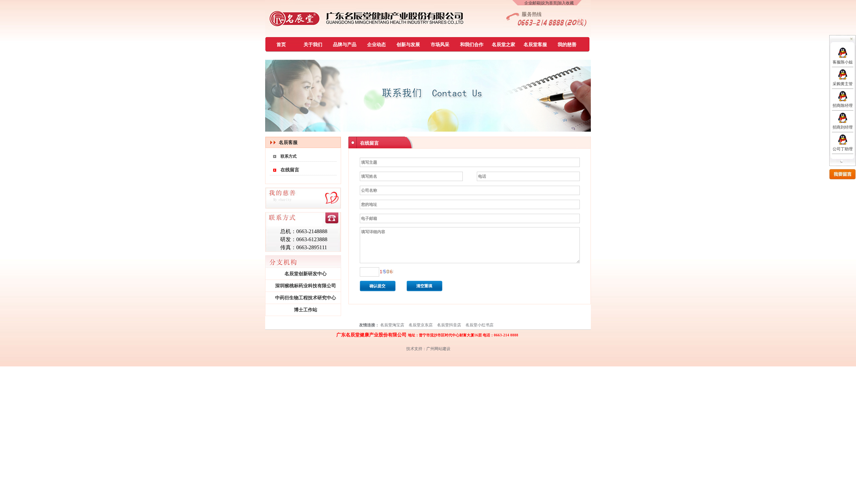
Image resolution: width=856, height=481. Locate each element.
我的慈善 (567, 44)
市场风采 (440, 44)
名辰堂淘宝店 (392, 325)
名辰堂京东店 (421, 325)
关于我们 (313, 44)
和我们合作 (472, 44)
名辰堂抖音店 (449, 325)
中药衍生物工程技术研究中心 (305, 297)
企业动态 (376, 44)
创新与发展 (408, 44)
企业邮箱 (532, 3)
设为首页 (549, 3)
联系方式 (289, 156)
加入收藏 (566, 3)
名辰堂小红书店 (479, 325)
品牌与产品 (344, 44)
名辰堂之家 (503, 44)
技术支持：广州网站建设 (428, 348)
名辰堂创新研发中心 (306, 273)
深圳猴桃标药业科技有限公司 (305, 285)
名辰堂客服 (535, 44)
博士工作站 (305, 309)
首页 (281, 44)
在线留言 (290, 169)
